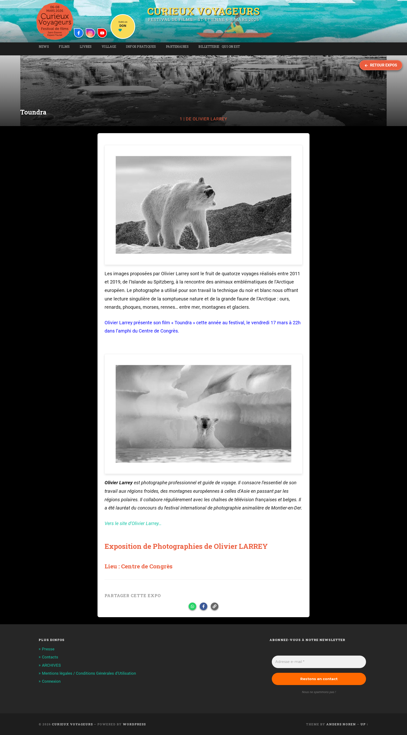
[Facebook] (78, 33)
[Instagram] (90, 33)
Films (64, 47)
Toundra (183, 322)
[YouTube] (102, 33)
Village (109, 47)
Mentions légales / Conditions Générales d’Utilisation (89, 673)
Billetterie (208, 47)
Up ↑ (364, 724)
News (44, 47)
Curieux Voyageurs (203, 10)
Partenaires (177, 47)
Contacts (50, 657)
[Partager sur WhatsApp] (192, 606)
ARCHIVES (51, 665)
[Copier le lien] (214, 606)
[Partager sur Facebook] (203, 606)
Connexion (51, 681)
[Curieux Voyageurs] (54, 21)
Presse (48, 649)
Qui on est (231, 47)
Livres (86, 47)
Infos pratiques (141, 47)
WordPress (134, 724)
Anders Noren (341, 724)
